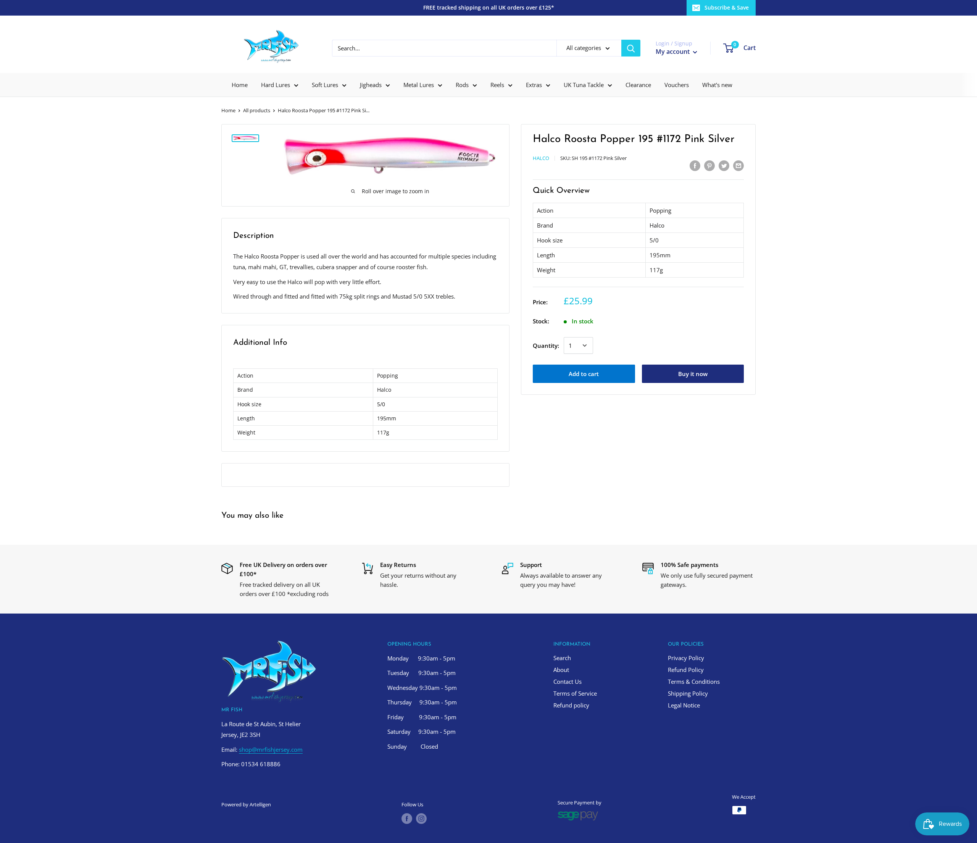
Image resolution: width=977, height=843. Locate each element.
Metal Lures (418, 85)
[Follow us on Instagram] (421, 818)
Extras (534, 85)
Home (240, 85)
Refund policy (571, 705)
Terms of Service (575, 693)
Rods (462, 85)
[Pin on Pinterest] (709, 165)
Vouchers (676, 85)
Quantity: (546, 345)
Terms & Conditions (694, 681)
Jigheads (371, 85)
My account (673, 51)
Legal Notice (684, 705)
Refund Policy (686, 669)
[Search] (630, 48)
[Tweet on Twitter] (724, 165)
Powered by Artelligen (246, 804)
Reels (497, 85)
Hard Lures (275, 85)
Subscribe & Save (727, 7)
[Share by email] (738, 165)
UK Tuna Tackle (584, 85)
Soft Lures (325, 85)
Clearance (638, 85)
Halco (541, 158)
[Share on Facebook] (695, 165)
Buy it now (693, 374)
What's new (717, 85)
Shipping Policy (688, 693)
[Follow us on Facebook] (406, 818)
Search (562, 658)
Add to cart (584, 374)
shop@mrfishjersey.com (271, 749)
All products (256, 110)
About (561, 669)
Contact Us (567, 681)
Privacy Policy (686, 658)
